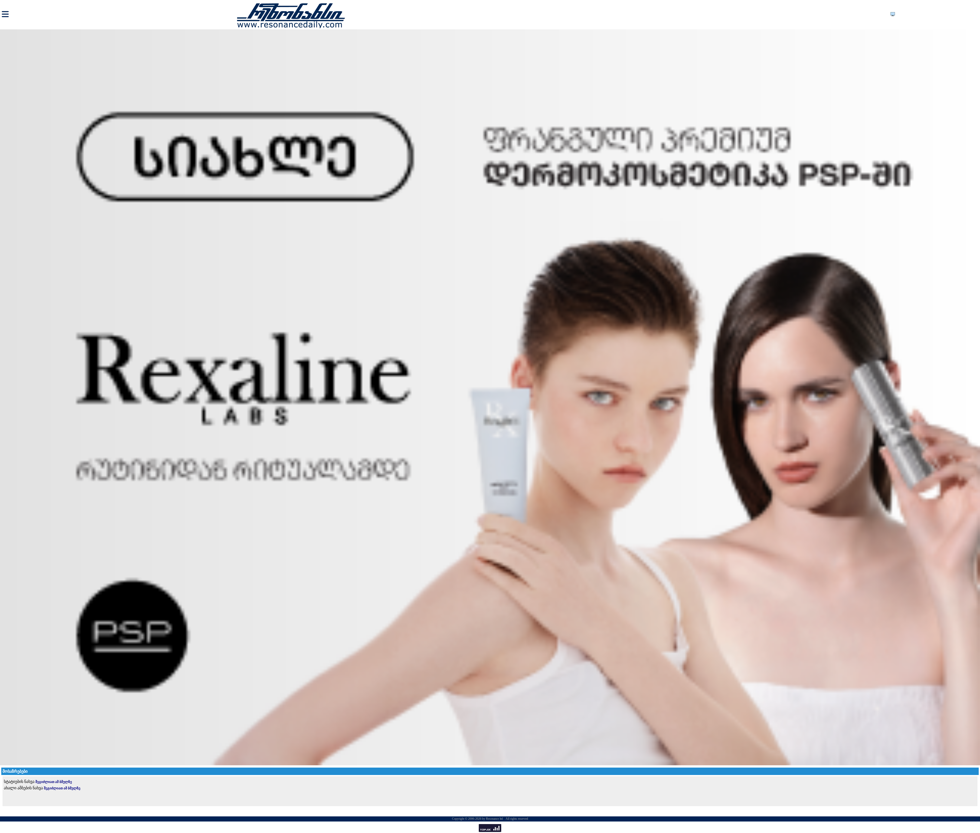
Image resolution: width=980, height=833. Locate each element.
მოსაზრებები (15, 771)
